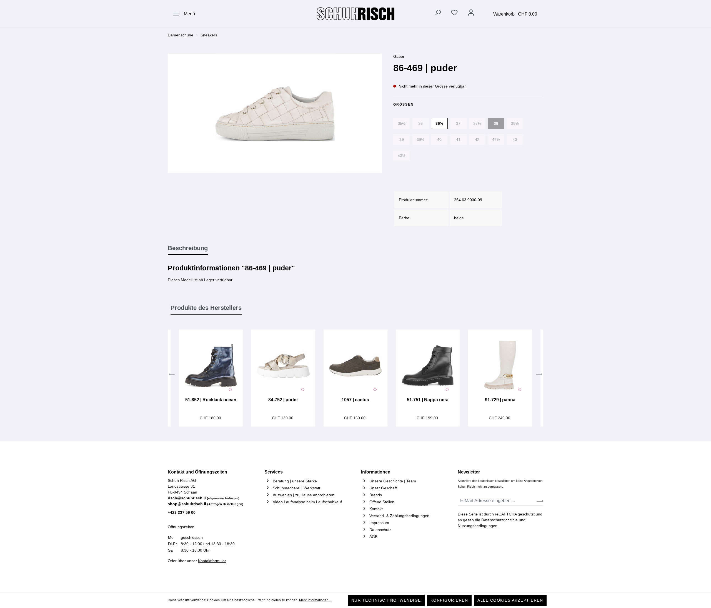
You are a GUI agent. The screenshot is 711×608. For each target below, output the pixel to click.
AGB (373, 536)
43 (515, 139)
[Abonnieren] (540, 501)
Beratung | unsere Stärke (295, 481)
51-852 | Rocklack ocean (210, 399)
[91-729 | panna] (500, 365)
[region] (275, 113)
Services (273, 472)
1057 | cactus (355, 399)
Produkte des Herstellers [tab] (206, 307)
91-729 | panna (500, 399)
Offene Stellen (381, 502)
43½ (401, 155)
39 (401, 139)
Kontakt (376, 509)
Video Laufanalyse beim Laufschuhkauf (307, 502)
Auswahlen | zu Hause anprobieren (303, 495)
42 (477, 139)
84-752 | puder (283, 399)
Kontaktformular (212, 561)
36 (420, 123)
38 (496, 123)
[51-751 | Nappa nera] (427, 365)
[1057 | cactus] (355, 365)
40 (439, 139)
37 (458, 123)
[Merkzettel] (454, 14)
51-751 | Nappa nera (428, 399)
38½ (515, 123)
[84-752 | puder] (283, 365)
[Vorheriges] (172, 375)
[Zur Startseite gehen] (355, 14)
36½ (439, 123)
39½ (420, 139)
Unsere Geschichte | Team (392, 481)
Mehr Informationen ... (315, 600)
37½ (477, 123)
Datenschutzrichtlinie (499, 520)
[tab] (188, 248)
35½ (401, 123)
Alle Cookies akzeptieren (510, 600)
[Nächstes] (539, 375)
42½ (496, 139)
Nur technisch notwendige (386, 600)
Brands (375, 495)
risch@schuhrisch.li (203, 498)
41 (458, 139)
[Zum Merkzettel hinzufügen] (230, 389)
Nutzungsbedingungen (477, 526)
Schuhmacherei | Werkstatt (296, 488)
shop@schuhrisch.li (205, 504)
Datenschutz (380, 529)
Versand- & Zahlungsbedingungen (399, 516)
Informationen (375, 472)
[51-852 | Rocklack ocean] (210, 365)
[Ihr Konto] (471, 14)
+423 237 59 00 (182, 512)
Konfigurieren (449, 600)
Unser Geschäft (383, 488)
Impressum (379, 522)
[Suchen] (437, 14)
